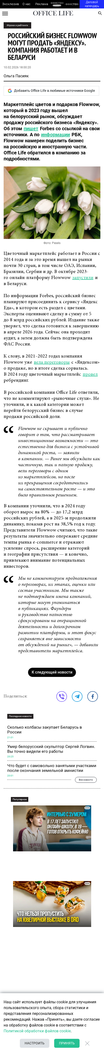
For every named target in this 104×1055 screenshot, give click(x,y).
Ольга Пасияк (16, 76)
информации (55, 134)
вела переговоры (52, 362)
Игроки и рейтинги (17, 25)
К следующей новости (52, 672)
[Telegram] (77, 696)
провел (90, 374)
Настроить (35, 1043)
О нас (26, 4)
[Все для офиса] (72, 4)
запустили (82, 277)
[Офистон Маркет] (57, 4)
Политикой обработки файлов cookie (37, 1031)
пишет (31, 128)
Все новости (86, 779)
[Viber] (62, 696)
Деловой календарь (92, 4)
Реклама (41, 4)
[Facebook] (92, 696)
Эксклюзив (10, 4)
